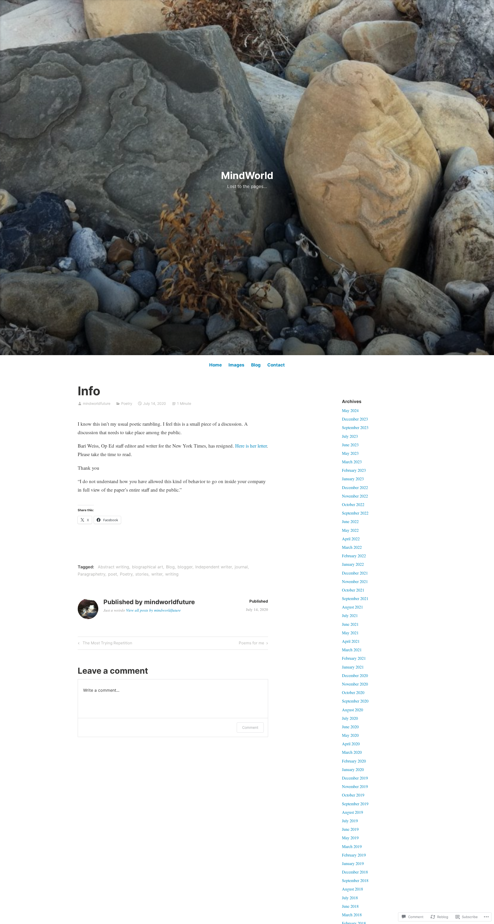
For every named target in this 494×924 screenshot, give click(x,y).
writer (156, 574)
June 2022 (350, 521)
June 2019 (350, 829)
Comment (250, 727)
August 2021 (352, 607)
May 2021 (350, 632)
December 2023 (355, 419)
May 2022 (350, 530)
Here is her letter (251, 445)
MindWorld (247, 175)
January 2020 (353, 769)
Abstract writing (113, 566)
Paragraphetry (91, 574)
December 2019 (355, 778)
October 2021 (353, 590)
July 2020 (350, 718)
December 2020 (355, 675)
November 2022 (355, 496)
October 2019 (353, 795)
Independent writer (213, 566)
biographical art (147, 566)
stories (141, 574)
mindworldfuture (96, 403)
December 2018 (355, 872)
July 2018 (350, 897)
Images (236, 364)
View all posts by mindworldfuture (153, 610)
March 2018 (352, 914)
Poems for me (251, 643)
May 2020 (350, 735)
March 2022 (352, 547)
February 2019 (354, 855)
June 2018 (350, 906)
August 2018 (352, 889)
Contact (276, 364)
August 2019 (352, 812)
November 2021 (355, 581)
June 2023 (350, 444)
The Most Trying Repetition (104, 643)
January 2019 (353, 863)
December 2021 (355, 573)
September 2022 (355, 513)
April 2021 (351, 641)
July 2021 (350, 615)
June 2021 (350, 624)
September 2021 (355, 598)
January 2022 (353, 564)
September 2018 (355, 880)
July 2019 (350, 820)
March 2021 (352, 649)
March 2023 (352, 461)
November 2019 (355, 786)
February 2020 (354, 761)
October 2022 (353, 504)
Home (215, 364)
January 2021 (353, 667)
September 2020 (355, 701)
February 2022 (354, 555)
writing (172, 574)
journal (241, 566)
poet (112, 574)
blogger (185, 566)
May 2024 (350, 410)
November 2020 (355, 684)
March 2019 (352, 846)
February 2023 (354, 470)
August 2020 (352, 709)
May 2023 (350, 453)
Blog (256, 364)
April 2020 (351, 743)
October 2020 (353, 692)
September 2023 (355, 427)
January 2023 (353, 478)
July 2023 (350, 436)
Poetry (126, 403)
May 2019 (350, 837)
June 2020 (350, 726)
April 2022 (351, 538)
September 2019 (355, 803)
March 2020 (352, 752)
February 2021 (354, 658)
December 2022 (355, 487)
